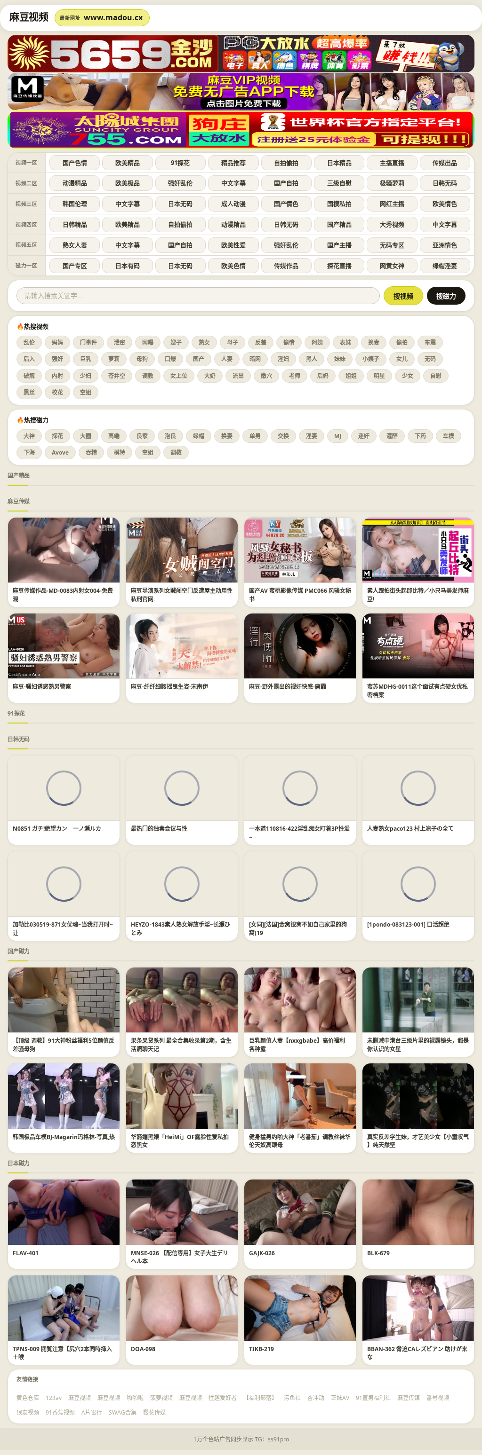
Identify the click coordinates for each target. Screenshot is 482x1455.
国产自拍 (286, 183)
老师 (294, 376)
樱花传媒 (154, 1412)
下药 (420, 436)
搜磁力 (446, 296)
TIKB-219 (261, 1349)
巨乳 (85, 359)
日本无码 (180, 203)
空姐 (85, 392)
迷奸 (364, 436)
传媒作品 (286, 265)
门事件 (88, 342)
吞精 (91, 452)
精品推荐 (233, 162)
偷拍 (402, 342)
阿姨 (317, 342)
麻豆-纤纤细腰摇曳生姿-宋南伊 (169, 687)
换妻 (373, 342)
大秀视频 (392, 224)
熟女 (204, 342)
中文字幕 (233, 183)
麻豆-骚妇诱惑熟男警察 (42, 687)
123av (54, 1398)
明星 (379, 376)
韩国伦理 (75, 203)
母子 (232, 342)
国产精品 (339, 224)
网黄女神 (392, 265)
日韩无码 (445, 183)
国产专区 (75, 265)
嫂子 (176, 342)
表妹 (345, 342)
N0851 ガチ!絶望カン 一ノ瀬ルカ (57, 829)
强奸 (57, 359)
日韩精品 (75, 224)
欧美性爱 (233, 245)
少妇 (85, 376)
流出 (238, 376)
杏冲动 (315, 1398)
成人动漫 (233, 203)
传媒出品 (445, 162)
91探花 (180, 162)
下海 (29, 452)
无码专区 (392, 245)
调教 (147, 376)
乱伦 (29, 342)
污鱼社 (292, 1398)
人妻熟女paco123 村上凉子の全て (410, 829)
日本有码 (127, 265)
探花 (57, 436)
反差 (260, 342)
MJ (337, 436)
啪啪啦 (135, 1398)
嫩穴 (266, 376)
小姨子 (370, 359)
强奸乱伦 (180, 183)
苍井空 (116, 376)
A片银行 (91, 1412)
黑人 (311, 359)
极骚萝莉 (392, 183)
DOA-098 (143, 1349)
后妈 (323, 376)
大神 (29, 436)
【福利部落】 (260, 1398)
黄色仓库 (27, 1398)
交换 (283, 436)
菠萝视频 (161, 1398)
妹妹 (339, 359)
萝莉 (114, 359)
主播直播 (392, 162)
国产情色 (286, 203)
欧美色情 (233, 265)
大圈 (85, 436)
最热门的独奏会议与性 (159, 829)
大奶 (210, 376)
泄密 (119, 342)
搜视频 (403, 296)
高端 (114, 436)
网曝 (147, 342)
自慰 (436, 376)
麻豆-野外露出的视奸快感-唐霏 (287, 687)
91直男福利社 (373, 1398)
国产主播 (339, 245)
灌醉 (392, 436)
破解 (29, 376)
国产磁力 (19, 951)
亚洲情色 (445, 245)
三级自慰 (339, 183)
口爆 (170, 359)
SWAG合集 (123, 1412)
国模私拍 (339, 203)
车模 (448, 436)
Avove (60, 452)
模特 (119, 452)
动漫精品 (75, 183)
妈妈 (57, 342)
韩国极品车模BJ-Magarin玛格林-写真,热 (64, 1137)
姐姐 (351, 376)
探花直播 (339, 265)
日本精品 (339, 162)
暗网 (255, 359)
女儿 (402, 359)
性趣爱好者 (223, 1398)
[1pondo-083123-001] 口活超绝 (408, 924)
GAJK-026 (262, 1253)
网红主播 (392, 203)
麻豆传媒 (19, 501)
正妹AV (340, 1398)
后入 (29, 359)
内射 (57, 376)
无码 (430, 359)
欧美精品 (127, 162)
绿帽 (198, 436)
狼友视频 (27, 1412)
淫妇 (283, 359)
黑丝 (29, 392)
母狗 (142, 359)
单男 (255, 436)
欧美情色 (445, 203)
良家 (142, 436)
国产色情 (75, 162)
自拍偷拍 (286, 162)
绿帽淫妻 (445, 265)
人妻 (227, 359)
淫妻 (311, 436)
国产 (198, 359)
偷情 (289, 342)
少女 (407, 376)
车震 (430, 342)
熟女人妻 (75, 245)
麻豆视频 (79, 1398)
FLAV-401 (26, 1253)
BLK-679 (378, 1253)
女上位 (178, 376)
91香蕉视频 (60, 1412)
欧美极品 (127, 183)
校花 (57, 392)
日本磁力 (19, 1163)
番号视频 (437, 1398)
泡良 (170, 436)
